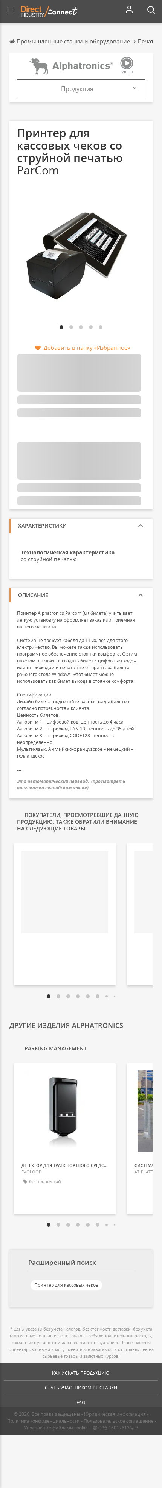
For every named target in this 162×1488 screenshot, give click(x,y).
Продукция (77, 89)
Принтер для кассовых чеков (66, 1285)
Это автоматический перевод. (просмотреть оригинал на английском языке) (71, 784)
